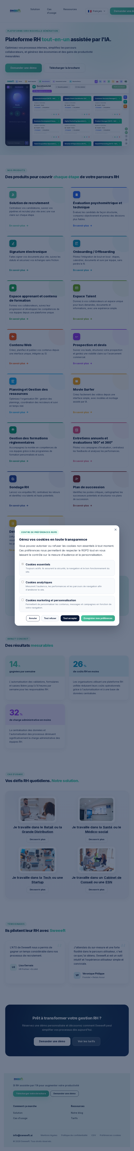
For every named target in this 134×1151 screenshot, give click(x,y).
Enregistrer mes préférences (98, 618)
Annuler (33, 618)
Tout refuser (50, 618)
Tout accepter (70, 618)
